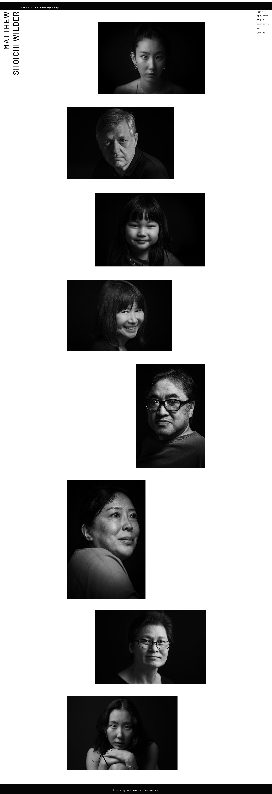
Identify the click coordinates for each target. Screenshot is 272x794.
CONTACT (262, 32)
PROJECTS (262, 16)
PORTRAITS (263, 24)
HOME (260, 11)
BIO (258, 28)
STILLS (260, 20)
